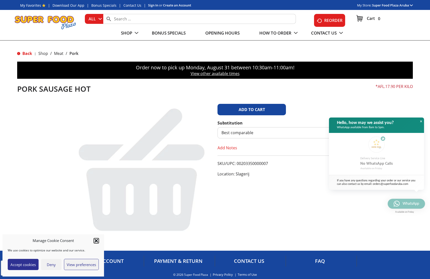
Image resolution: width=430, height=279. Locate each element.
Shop (43, 53)
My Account (107, 261)
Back (26, 53)
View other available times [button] (215, 73)
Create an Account (177, 5)
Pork (73, 53)
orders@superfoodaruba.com (390, 184)
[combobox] (94, 19)
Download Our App (68, 5)
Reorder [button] (333, 20)
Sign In (153, 5)
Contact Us (132, 5)
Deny (51, 264)
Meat (58, 53)
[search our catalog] (108, 19)
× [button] (421, 121)
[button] (96, 240)
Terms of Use (247, 275)
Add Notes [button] (227, 148)
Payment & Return (178, 261)
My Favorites (30, 5)
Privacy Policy (223, 275)
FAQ (320, 261)
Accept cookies (23, 264)
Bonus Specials (103, 5)
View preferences (81, 264)
